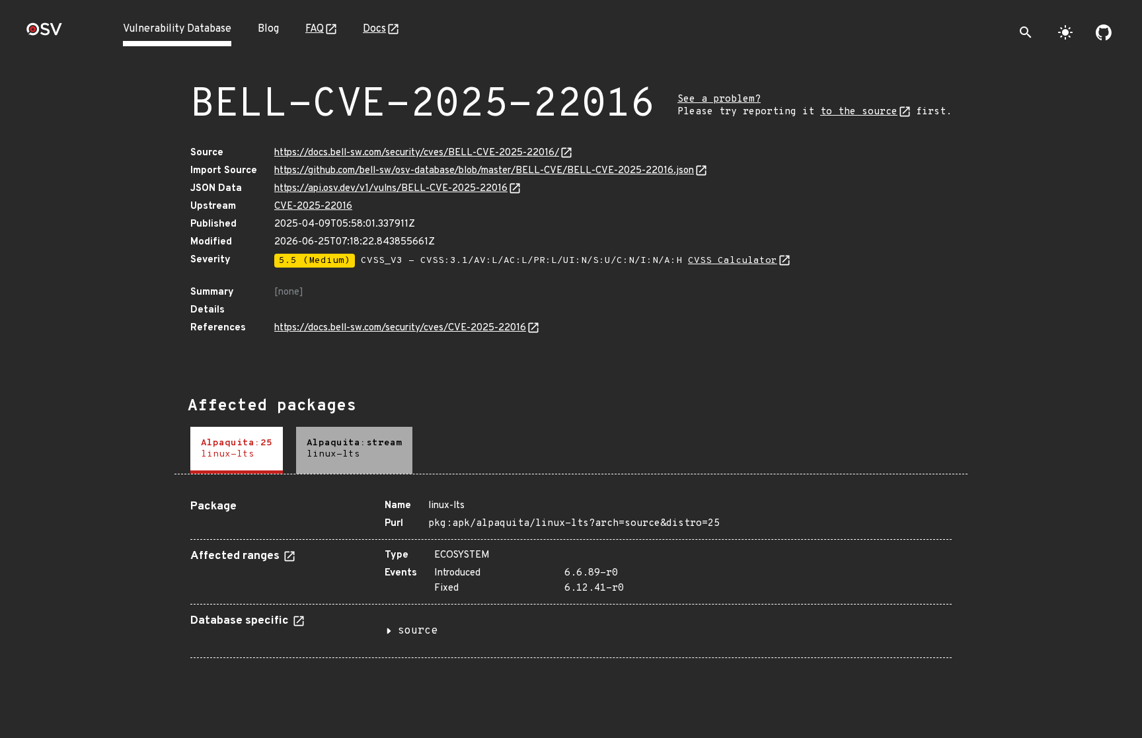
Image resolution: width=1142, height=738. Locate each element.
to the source (858, 112)
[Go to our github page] (1104, 32)
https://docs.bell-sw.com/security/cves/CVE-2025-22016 (400, 328)
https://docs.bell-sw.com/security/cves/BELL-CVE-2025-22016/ (416, 153)
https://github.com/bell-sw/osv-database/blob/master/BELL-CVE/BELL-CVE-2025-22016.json (484, 171)
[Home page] (44, 33)
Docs (374, 29)
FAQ (314, 29)
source (418, 631)
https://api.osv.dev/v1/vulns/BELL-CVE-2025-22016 (391, 188)
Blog (268, 29)
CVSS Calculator (732, 260)
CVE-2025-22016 (313, 206)
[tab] (236, 450)
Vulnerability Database (177, 29)
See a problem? (719, 99)
